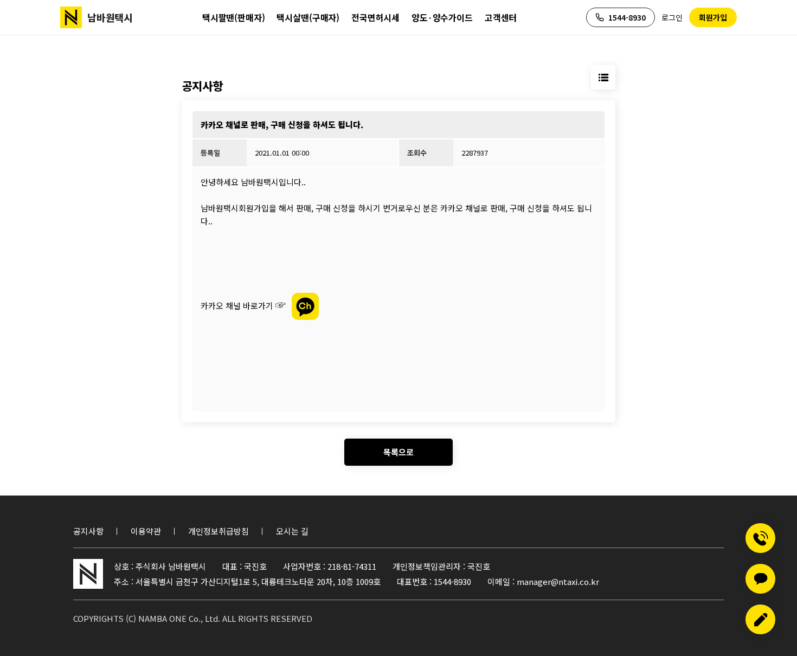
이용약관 (146, 531)
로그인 (672, 17)
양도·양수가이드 (442, 17)
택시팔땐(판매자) (233, 17)
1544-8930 (627, 17)
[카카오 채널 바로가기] (305, 305)
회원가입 (713, 17)
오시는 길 (292, 531)
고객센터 (501, 17)
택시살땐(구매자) (308, 17)
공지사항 (88, 531)
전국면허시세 (375, 17)
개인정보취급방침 (218, 531)
